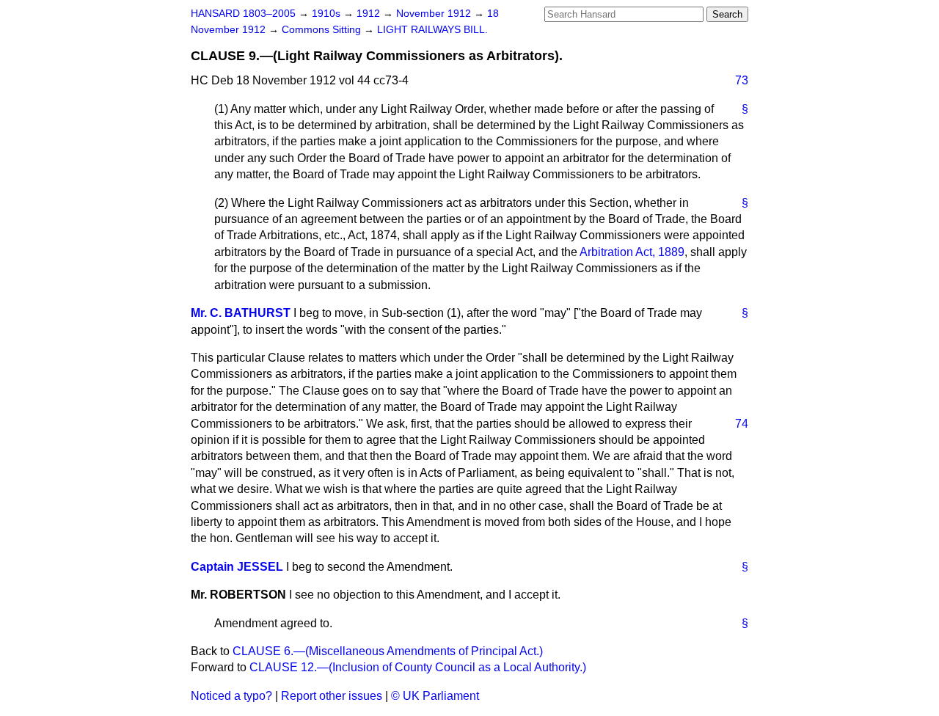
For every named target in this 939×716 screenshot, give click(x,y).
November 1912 (435, 13)
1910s (327, 13)
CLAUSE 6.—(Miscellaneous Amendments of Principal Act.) (388, 651)
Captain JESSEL (237, 566)
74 (741, 423)
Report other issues (331, 696)
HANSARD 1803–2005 (243, 13)
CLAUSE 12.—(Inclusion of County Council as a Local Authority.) (417, 667)
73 (741, 80)
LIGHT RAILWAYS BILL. (432, 29)
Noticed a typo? (231, 696)
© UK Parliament (435, 696)
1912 (370, 13)
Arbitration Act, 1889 (632, 252)
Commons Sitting (323, 29)
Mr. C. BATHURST (241, 313)
